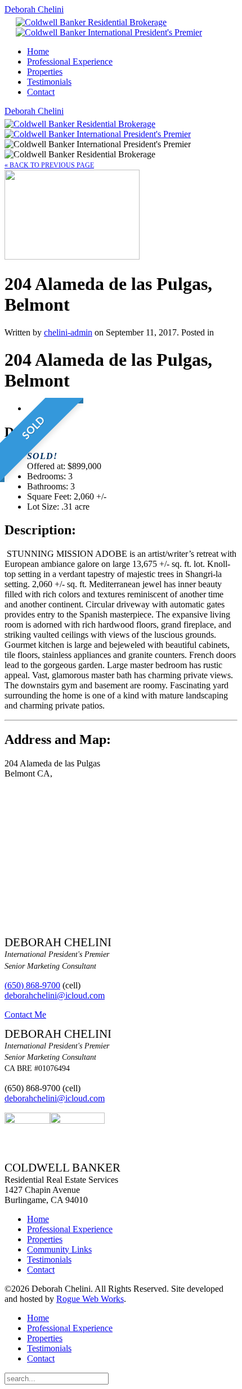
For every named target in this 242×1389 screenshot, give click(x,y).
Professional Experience (70, 61)
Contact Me (25, 1014)
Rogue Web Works (90, 1299)
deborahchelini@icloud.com (55, 995)
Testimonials (49, 82)
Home (38, 51)
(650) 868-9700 (32, 985)
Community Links (59, 1249)
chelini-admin (68, 332)
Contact (41, 92)
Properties (44, 71)
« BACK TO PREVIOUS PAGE (49, 165)
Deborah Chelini (34, 9)
